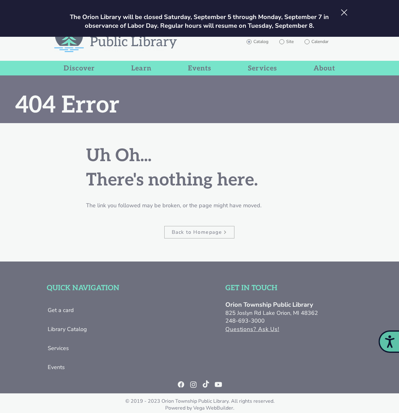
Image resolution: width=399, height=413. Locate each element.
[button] (344, 12)
